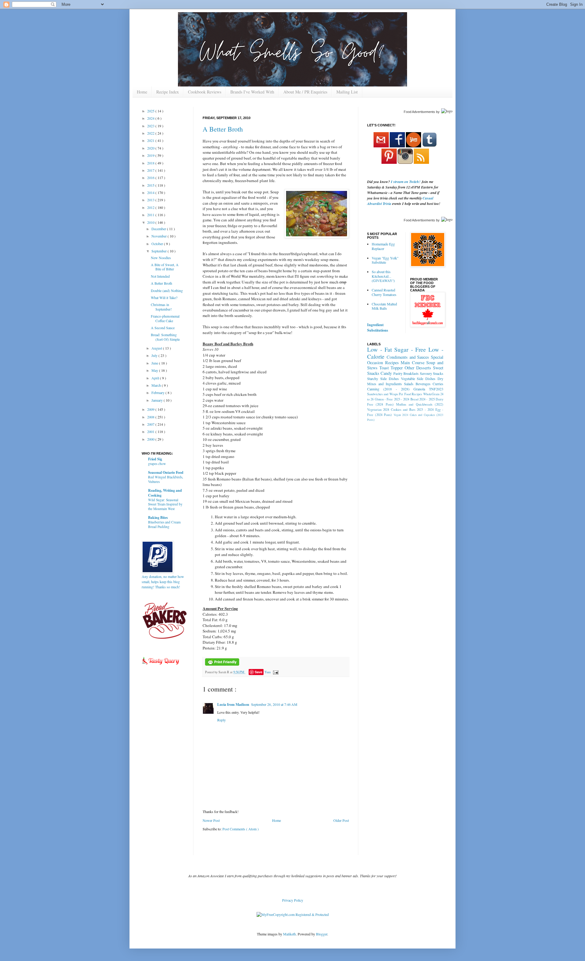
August (157, 348)
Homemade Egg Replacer (383, 246)
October (157, 243)
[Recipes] (161, 665)
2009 (151, 409)
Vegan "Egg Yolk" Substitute (385, 260)
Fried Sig (155, 459)
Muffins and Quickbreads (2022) (419, 404)
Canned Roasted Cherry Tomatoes (384, 292)
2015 (151, 185)
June (155, 363)
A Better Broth (223, 129)
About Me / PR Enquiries (305, 92)
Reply (221, 719)
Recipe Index (167, 92)
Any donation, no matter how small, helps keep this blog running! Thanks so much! (163, 581)
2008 (151, 416)
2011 (151, 214)
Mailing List (347, 92)
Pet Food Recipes (410, 394)
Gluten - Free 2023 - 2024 (392, 399)
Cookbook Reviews (204, 92)
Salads (408, 383)
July (154, 355)
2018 (151, 162)
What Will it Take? (164, 297)
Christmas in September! (161, 306)
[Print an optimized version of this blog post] (222, 664)
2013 (151, 199)
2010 (151, 222)
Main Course (412, 362)
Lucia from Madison (233, 704)
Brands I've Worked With (252, 92)
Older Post (341, 820)
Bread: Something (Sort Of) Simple (165, 336)
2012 (151, 207)
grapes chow (157, 463)
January (157, 400)
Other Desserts (418, 368)
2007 (151, 424)
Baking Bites (158, 517)
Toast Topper (391, 368)
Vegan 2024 (401, 415)
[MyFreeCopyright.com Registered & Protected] (293, 914)
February (158, 392)
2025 (151, 110)
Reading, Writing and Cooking (165, 493)
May (155, 370)
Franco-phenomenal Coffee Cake (165, 318)
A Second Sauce (163, 327)
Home (142, 92)
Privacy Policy (292, 900)
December (159, 228)
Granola (419, 388)
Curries (438, 383)
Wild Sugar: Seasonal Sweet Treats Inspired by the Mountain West (165, 504)
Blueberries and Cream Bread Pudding (164, 524)
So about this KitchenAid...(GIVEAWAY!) (383, 276)
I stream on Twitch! (405, 181)
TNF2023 (436, 388)
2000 (151, 439)
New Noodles (161, 257)
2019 (151, 155)
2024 (151, 118)
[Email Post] (274, 672)
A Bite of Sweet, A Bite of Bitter (165, 266)
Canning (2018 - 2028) (388, 388)
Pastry (397, 373)
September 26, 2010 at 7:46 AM (274, 704)
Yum (267, 672)
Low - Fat (379, 349)
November (159, 236)
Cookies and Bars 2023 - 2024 (412, 409)
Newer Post (211, 820)
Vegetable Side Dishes (418, 378)
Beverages (423, 383)
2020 (151, 148)
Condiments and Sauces (408, 357)
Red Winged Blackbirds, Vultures (165, 479)
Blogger (321, 933)
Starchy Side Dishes (383, 378)
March (156, 385)
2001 (151, 431)
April (155, 377)
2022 (151, 133)
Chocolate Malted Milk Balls (384, 306)
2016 (151, 177)
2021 (151, 140)
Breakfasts (411, 373)
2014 (151, 192)
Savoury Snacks (431, 373)
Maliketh (289, 933)
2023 (151, 125)
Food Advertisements (419, 112)
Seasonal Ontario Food (165, 472)
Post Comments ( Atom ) (240, 828)
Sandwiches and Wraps (382, 394)
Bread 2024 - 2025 (422, 399)
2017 (151, 170)
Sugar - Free (410, 349)
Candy (386, 373)
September (159, 250)
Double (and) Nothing (167, 290)
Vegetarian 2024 (378, 409)
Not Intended (160, 276)
